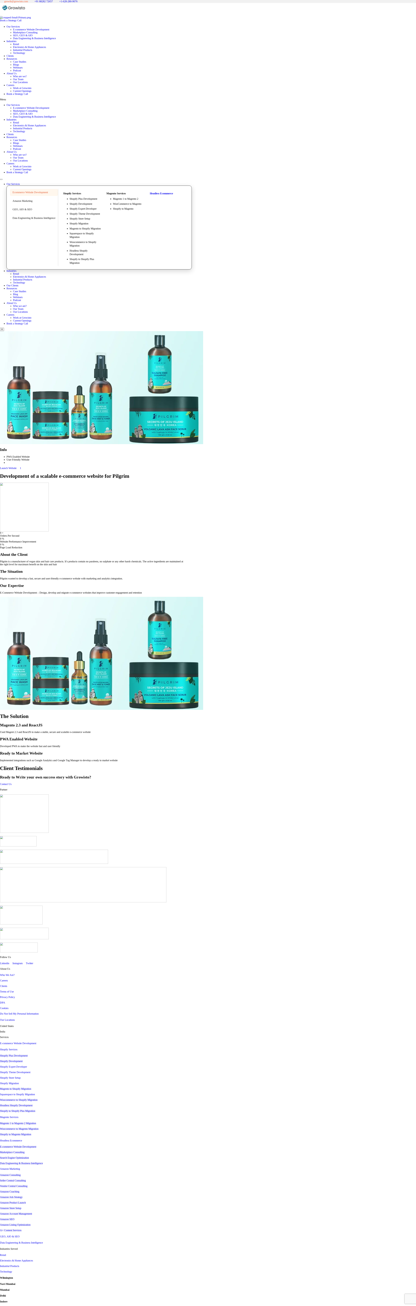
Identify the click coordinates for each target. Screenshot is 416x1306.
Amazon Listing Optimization (15, 1224)
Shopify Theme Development (85, 213)
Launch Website (8, 468)
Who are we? (20, 76)
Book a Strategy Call (17, 94)
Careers (10, 85)
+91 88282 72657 (43, 1)
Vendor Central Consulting (13, 1186)
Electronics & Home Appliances (29, 47)
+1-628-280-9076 (68, 1)
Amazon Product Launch (13, 1202)
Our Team (18, 79)
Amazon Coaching (9, 1191)
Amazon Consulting (10, 1175)
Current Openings (22, 91)
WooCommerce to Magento (127, 203)
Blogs (16, 64)
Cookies (4, 1008)
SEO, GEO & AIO (23, 35)
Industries (11, 41)
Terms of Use (7, 991)
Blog (15, 294)
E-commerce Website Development (31, 29)
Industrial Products (22, 50)
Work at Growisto (22, 88)
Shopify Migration (79, 223)
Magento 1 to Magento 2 (125, 198)
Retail (16, 44)
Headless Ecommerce (161, 193)
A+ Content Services (10, 1230)
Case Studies (19, 61)
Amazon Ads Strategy (11, 1197)
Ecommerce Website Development (30, 192)
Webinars (18, 67)
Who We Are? (7, 975)
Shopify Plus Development (83, 198)
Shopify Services (8, 1049)
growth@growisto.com (16, 1)
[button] (208, 99)
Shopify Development (81, 203)
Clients (10, 55)
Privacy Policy (7, 997)
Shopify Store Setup (80, 218)
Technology (19, 53)
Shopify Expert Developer (83, 208)
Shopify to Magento (123, 208)
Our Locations (20, 82)
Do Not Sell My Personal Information (19, 1013)
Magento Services (9, 1117)
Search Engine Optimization (14, 1157)
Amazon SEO (7, 1219)
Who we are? (20, 306)
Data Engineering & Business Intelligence (34, 38)
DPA (2, 1002)
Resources (11, 58)
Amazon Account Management (16, 1213)
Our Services (13, 26)
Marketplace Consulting (25, 32)
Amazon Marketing (22, 201)
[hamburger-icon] (1, 179)
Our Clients (12, 285)
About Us (11, 73)
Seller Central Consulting (13, 1180)
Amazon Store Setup (10, 1208)
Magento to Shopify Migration (85, 228)
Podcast (17, 70)
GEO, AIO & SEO (22, 209)
